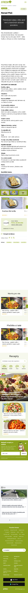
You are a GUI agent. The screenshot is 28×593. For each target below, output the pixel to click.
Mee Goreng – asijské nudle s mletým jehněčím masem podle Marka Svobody (11, 311)
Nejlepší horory (21, 530)
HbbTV (4, 563)
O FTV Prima (5, 556)
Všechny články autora (16, 224)
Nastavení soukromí (18, 574)
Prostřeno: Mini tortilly (9, 211)
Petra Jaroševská (5, 9)
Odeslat (24, 453)
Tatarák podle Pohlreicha (11, 538)
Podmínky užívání (6, 565)
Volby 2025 (15, 536)
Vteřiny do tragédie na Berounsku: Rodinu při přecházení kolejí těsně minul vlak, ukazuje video (13, 506)
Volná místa (5, 558)
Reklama (5, 560)
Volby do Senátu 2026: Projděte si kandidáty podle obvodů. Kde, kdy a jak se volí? (13, 513)
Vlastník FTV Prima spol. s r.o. (7, 572)
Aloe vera (19, 538)
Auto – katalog (21, 534)
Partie (18, 532)
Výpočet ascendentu (19, 540)
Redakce (16, 571)
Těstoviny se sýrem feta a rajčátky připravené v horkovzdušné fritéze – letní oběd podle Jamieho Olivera (13, 415)
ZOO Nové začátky (14, 534)
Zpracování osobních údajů (18, 566)
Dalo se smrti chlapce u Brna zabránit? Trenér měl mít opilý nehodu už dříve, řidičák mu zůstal (13, 499)
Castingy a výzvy (17, 560)
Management (16, 556)
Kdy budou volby (6, 534)
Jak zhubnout (6, 530)
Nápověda (16, 568)
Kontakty (16, 563)
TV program (7, 532)
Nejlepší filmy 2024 (13, 530)
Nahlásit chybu (6, 574)
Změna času (13, 532)
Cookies (5, 568)
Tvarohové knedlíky (10, 542)
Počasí (22, 532)
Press (15, 558)
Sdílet (23, 9)
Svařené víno (21, 536)
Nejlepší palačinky (18, 542)
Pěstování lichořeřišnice (9, 540)
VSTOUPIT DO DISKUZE (9, 84)
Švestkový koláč (14, 545)
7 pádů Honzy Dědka (8, 536)
